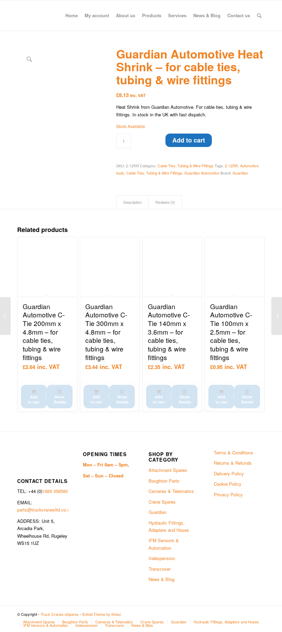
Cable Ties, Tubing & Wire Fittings (186, 165)
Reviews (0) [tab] (165, 202)
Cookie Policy (227, 484)
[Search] (259, 15)
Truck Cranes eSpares (60, 614)
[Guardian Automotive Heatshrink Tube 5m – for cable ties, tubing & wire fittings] (5, 316)
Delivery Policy (229, 473)
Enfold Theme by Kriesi (101, 614)
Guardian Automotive (201, 173)
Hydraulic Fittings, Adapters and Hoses (169, 526)
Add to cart (188, 140)
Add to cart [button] (34, 399)
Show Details (60, 399)
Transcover (160, 569)
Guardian (240, 173)
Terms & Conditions (233, 452)
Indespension (162, 558)
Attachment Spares (168, 470)
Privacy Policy (228, 494)
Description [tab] (132, 202)
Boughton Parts (164, 480)
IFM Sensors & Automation (164, 544)
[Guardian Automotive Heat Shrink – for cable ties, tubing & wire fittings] (276, 316)
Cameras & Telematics (171, 491)
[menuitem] (71, 15)
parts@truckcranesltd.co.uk (44, 509)
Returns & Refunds (233, 463)
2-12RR (231, 165)
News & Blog (161, 579)
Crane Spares (162, 501)
